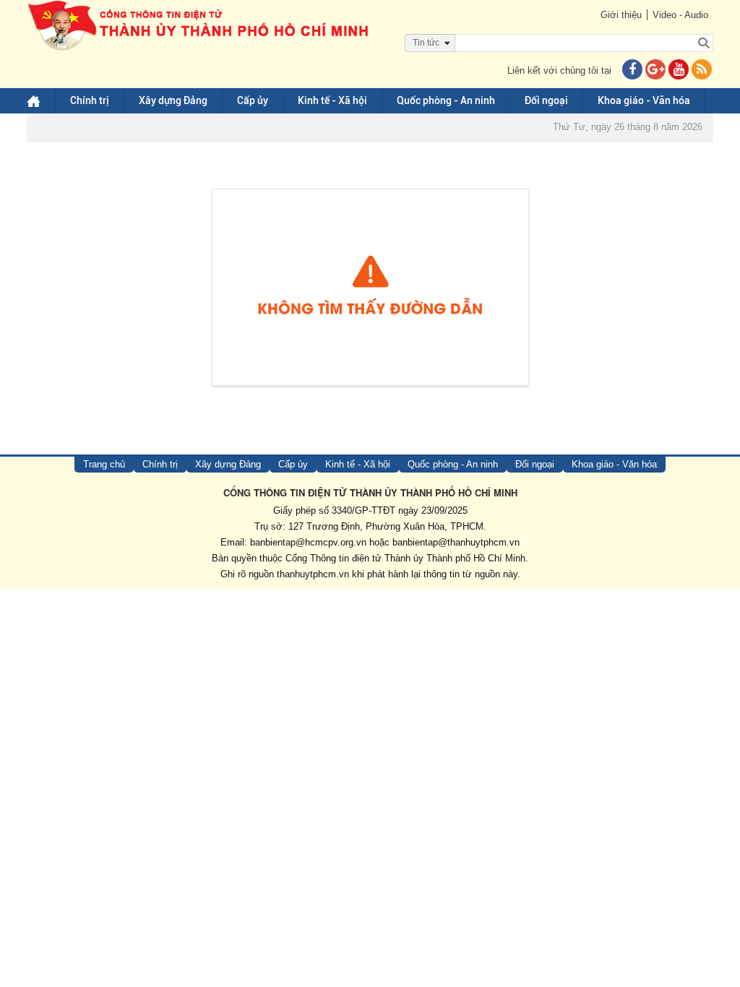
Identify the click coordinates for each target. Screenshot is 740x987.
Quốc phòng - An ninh (446, 100)
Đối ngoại (546, 100)
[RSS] (701, 70)
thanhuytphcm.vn (313, 574)
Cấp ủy (252, 100)
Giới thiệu (621, 14)
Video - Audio (680, 14)
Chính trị (89, 100)
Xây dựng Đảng (173, 100)
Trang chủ (104, 464)
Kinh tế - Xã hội (332, 100)
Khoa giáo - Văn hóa (644, 100)
